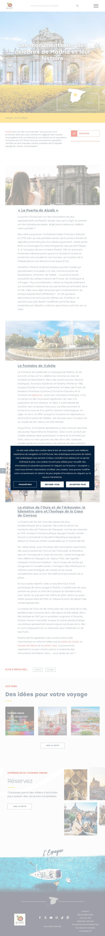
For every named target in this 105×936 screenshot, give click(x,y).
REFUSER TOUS (52, 484)
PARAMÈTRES (25, 484)
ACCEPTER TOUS (77, 484)
